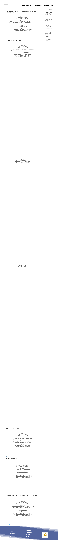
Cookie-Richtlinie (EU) (28, 538)
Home (23, 5)
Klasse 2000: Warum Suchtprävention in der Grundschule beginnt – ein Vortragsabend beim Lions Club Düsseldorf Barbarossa (48, 26)
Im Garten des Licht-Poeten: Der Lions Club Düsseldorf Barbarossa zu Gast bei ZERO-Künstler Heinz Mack (48, 29)
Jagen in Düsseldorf (11, 458)
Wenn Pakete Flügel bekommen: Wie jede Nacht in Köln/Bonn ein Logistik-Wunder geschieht (48, 33)
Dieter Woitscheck (10, 12)
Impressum (28, 530)
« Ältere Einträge (8, 524)
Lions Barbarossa (37, 5)
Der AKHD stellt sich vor (12, 428)
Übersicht (28, 5)
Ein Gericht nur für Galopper (14, 40)
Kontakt (28, 534)
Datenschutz (29, 532)
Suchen (50, 9)
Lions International (48, 5)
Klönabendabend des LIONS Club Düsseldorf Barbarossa (21, 495)
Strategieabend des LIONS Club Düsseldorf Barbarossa (21, 11)
